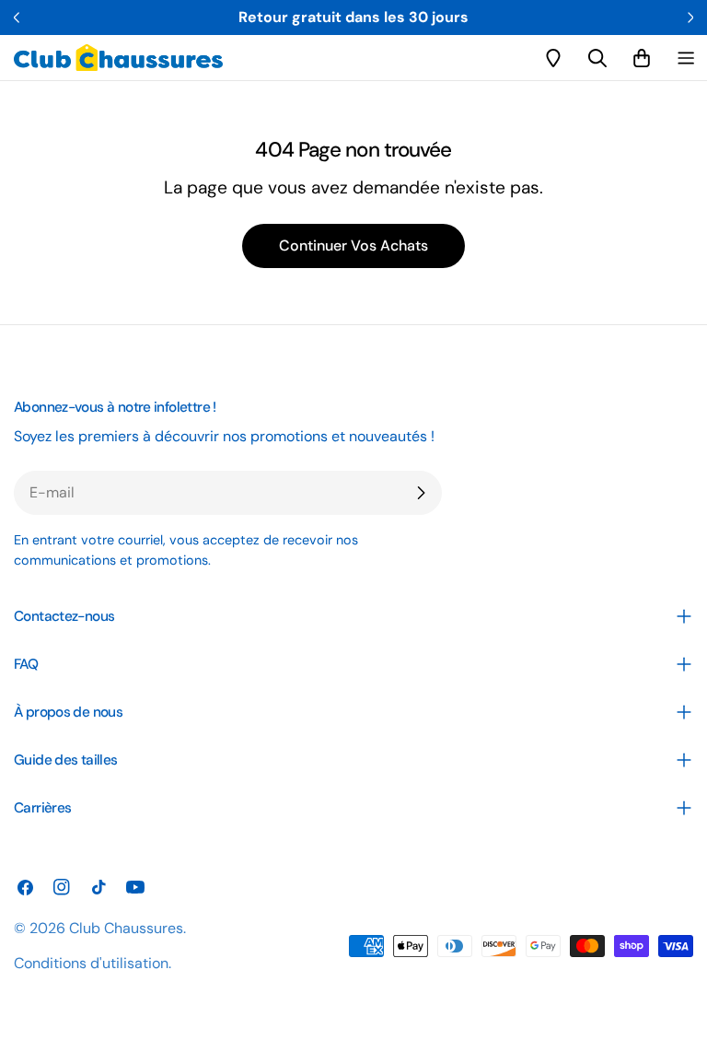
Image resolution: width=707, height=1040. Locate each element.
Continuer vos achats (353, 245)
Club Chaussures (126, 928)
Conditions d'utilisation (91, 963)
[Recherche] (597, 58)
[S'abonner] (420, 492)
